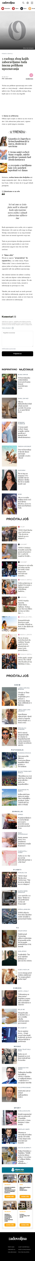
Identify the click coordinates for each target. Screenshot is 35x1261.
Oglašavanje (12, 1252)
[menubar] (28, 3)
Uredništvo (11, 1249)
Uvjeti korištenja (23, 1247)
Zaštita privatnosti (24, 1249)
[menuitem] (27, 3)
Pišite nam (11, 1247)
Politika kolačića (23, 1252)
